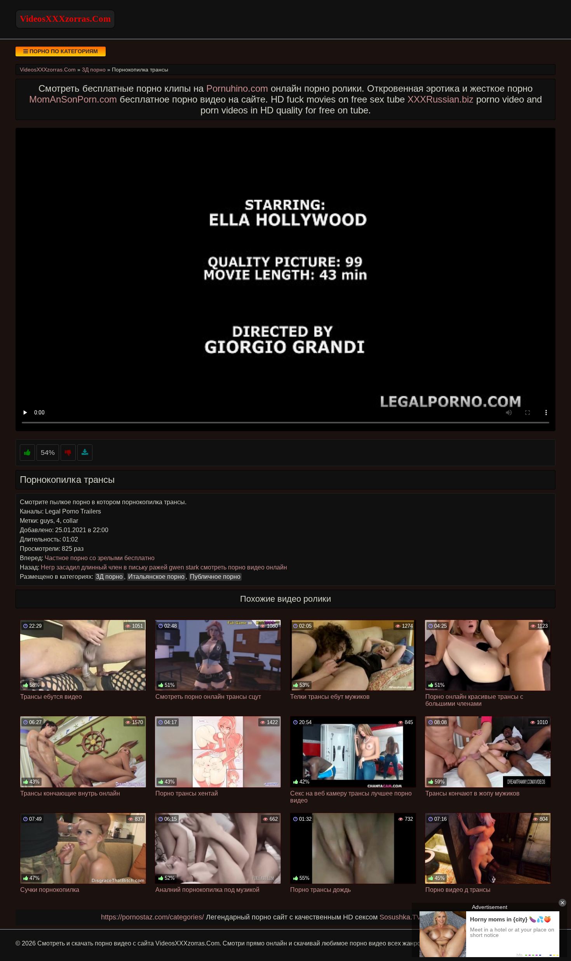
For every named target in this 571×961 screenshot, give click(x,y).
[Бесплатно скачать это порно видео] (84, 452)
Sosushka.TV (400, 917)
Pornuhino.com (237, 88)
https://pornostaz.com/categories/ (152, 917)
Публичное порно (215, 576)
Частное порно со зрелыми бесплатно (100, 558)
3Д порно (109, 576)
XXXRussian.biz (440, 99)
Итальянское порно (156, 576)
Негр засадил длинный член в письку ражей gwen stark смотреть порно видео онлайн (164, 567)
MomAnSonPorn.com (73, 99)
